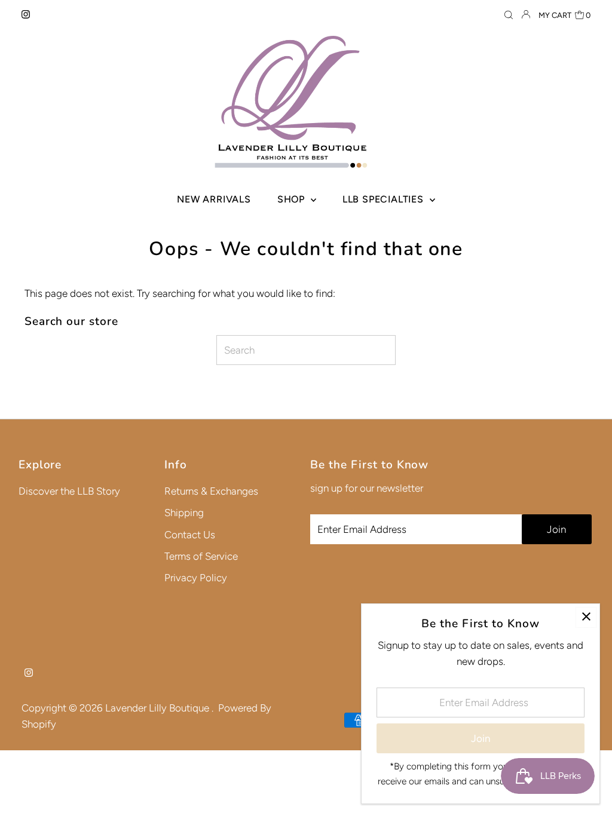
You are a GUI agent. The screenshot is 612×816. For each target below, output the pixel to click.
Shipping (184, 513)
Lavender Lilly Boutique (158, 708)
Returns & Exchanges (211, 491)
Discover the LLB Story (69, 491)
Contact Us (189, 535)
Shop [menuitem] (292, 199)
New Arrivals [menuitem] (214, 199)
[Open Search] (508, 15)
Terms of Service (201, 556)
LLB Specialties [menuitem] (384, 199)
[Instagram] (26, 15)
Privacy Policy (195, 578)
